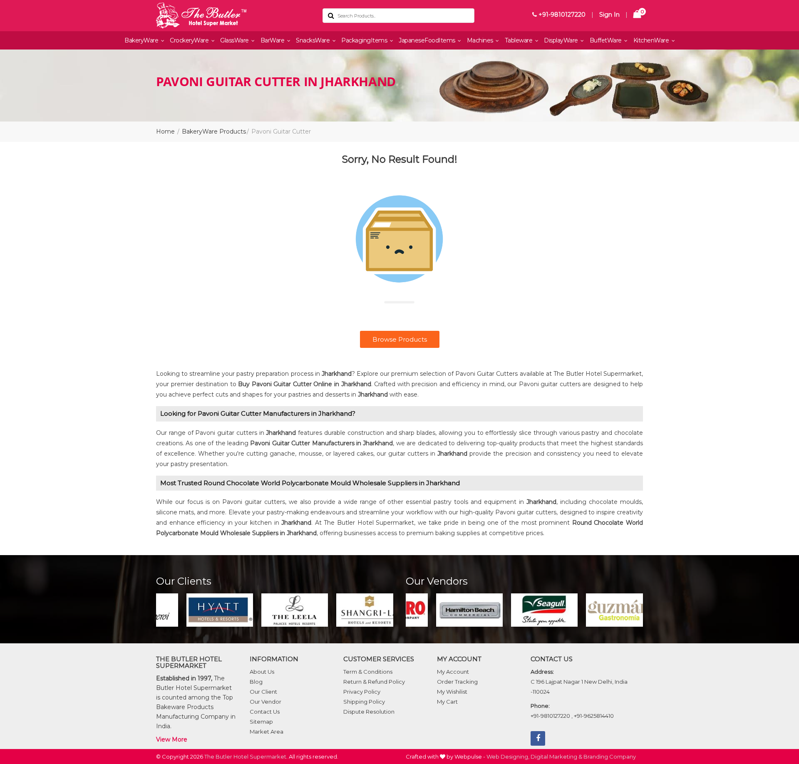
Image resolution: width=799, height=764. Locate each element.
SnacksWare (313, 40)
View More (171, 739)
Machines (481, 40)
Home (165, 131)
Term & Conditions (367, 671)
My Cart (447, 701)
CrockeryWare (190, 40)
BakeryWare (142, 40)
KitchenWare (651, 40)
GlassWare (235, 40)
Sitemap (261, 721)
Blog (256, 681)
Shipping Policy (364, 701)
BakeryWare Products (214, 131)
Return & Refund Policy (374, 681)
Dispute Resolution (369, 711)
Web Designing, (507, 756)
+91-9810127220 (561, 14)
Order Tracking (457, 681)
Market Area (266, 731)
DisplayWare (561, 40)
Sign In (609, 14)
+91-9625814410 (594, 715)
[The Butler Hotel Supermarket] (233, 15)
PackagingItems (365, 40)
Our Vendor (265, 701)
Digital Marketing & (556, 756)
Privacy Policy (361, 691)
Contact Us (265, 711)
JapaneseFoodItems (428, 40)
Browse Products (399, 339)
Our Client (263, 691)
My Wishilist (452, 691)
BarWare (273, 40)
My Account (453, 671)
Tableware (519, 40)
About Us (262, 671)
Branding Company (609, 756)
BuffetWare (606, 40)
